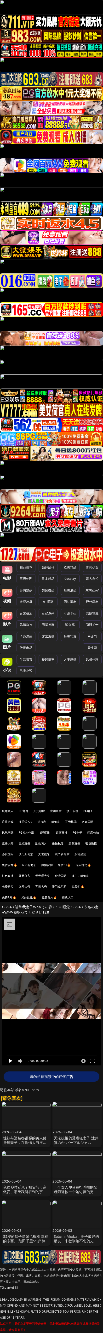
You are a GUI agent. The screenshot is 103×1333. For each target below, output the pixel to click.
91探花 (48, 601)
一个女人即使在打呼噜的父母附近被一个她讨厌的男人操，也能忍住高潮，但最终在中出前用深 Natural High (76, 1194)
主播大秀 (8, 843)
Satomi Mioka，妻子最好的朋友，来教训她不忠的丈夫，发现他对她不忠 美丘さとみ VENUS (76, 1243)
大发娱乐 (44, 854)
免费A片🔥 (9, 897)
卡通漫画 (26, 636)
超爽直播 (62, 833)
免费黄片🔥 (49, 897)
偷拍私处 (58, 843)
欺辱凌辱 (26, 601)
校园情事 (48, 659)
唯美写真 (70, 636)
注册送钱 (8, 822)
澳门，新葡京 (80, 876)
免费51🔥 (64, 865)
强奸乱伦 (48, 567)
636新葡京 (29, 865)
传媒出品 (26, 648)
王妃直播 (24, 843)
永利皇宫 (80, 854)
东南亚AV (92, 590)
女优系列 (48, 613)
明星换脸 (48, 624)
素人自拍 (92, 578)
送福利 (42, 822)
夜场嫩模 (91, 843)
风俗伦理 (92, 659)
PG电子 (88, 811)
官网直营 (56, 811)
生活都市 (26, 659)
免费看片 (8, 887)
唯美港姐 (70, 590)
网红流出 (70, 601)
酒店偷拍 (93, 833)
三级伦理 (26, 578)
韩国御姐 (48, 590)
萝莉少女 (92, 567)
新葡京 (55, 822)
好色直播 (8, 876)
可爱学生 (70, 613)
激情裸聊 (47, 865)
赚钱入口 (68, 897)
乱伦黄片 (41, 843)
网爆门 (92, 636)
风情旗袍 (26, 624)
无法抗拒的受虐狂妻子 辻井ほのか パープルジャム (76, 1140)
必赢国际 (87, 822)
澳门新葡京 (26, 854)
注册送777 (26, 822)
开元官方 (24, 876)
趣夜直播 (74, 843)
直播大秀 (41, 887)
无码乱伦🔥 (83, 865)
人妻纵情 (70, 659)
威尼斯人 (8, 811)
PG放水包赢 (26, 833)
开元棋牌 (39, 811)
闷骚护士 (92, 624)
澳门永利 (72, 811)
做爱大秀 (24, 887)
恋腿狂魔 (92, 613)
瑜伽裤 (70, 624)
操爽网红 (45, 833)
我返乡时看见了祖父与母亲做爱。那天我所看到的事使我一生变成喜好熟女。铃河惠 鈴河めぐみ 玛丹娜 (25, 1194)
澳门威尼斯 (59, 887)
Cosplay (70, 578)
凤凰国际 (8, 833)
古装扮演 (26, 613)
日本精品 (48, 578)
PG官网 (24, 811)
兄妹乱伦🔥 (29, 897)
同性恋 (92, 648)
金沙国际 (61, 876)
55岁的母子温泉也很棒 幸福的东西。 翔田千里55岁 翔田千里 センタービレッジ (25, 1241)
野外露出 (92, 601)
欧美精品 (70, 567)
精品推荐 (26, 567)
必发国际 (8, 854)
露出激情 (48, 636)
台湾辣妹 (26, 590)
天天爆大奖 (42, 876)
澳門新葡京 (62, 854)
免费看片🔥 (9, 865)
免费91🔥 (78, 887)
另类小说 (26, 671)
